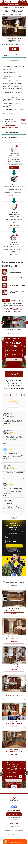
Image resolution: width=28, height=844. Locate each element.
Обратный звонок (14, 814)
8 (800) (14, 810)
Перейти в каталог (14, 254)
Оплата (21, 300)
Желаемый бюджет (15, 354)
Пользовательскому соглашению (13, 551)
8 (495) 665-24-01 (15, 159)
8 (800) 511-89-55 (15, 157)
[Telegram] (13, 575)
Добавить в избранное (14, 826)
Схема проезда (14, 823)
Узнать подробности (23, 121)
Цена (4, 300)
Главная (4, 7)
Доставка (14, 300)
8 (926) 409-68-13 (15, 161)
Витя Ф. (9, 500)
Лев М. (8, 448)
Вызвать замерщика (14, 195)
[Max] (15, 575)
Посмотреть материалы (14, 374)
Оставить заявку (14, 167)
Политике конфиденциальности (13, 550)
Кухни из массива (19, 7)
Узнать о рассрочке (14, 225)
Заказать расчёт (14, 49)
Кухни (10, 7)
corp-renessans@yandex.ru (14, 817)
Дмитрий (9, 430)
